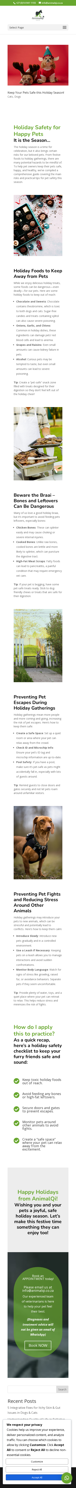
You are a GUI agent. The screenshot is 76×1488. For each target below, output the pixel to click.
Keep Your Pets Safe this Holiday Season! (36, 93)
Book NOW (38, 1345)
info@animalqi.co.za (38, 1290)
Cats (10, 96)
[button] (66, 1478)
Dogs (17, 96)
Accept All (37, 1477)
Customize (37, 1461)
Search (62, 1389)
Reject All (37, 1469)
